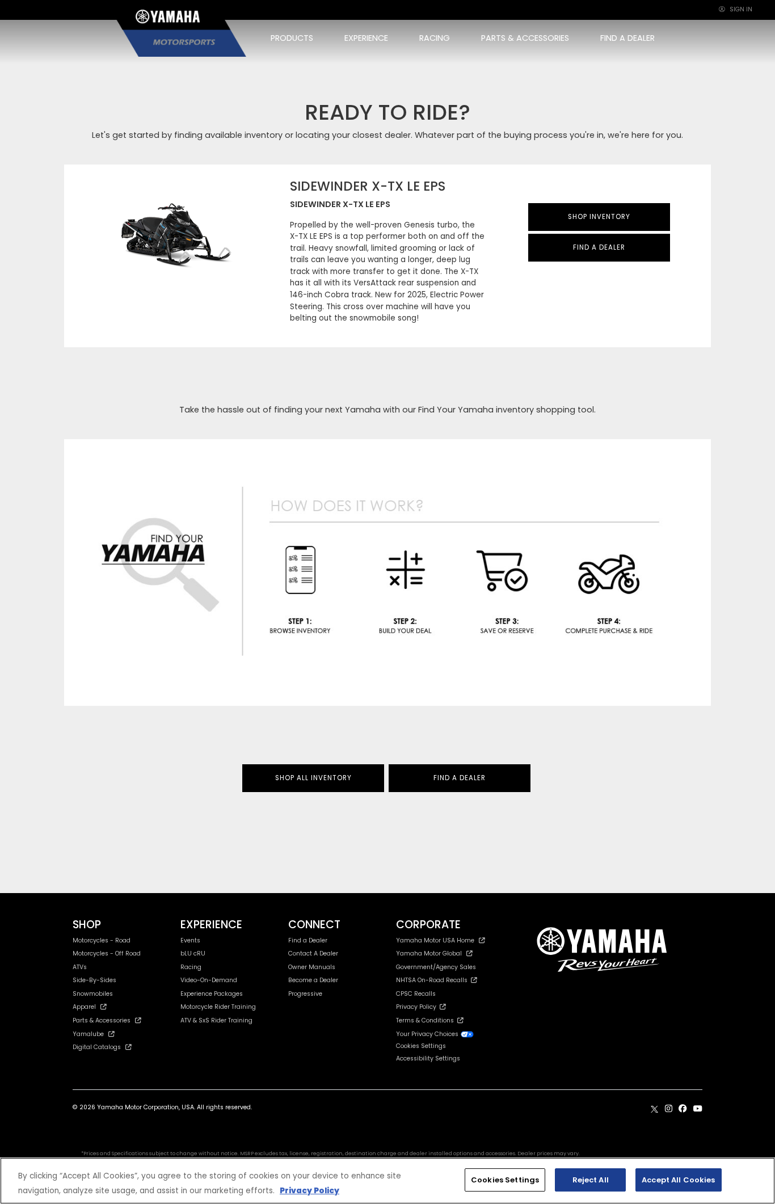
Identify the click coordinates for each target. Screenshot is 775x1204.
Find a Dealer (307, 940)
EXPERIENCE (366, 38)
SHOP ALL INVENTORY (313, 777)
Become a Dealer (313, 980)
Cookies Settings (505, 1179)
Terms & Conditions (426, 1020)
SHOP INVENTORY (599, 216)
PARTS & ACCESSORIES (525, 38)
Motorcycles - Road (101, 940)
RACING (434, 38)
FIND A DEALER (627, 38)
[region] (387, 1180)
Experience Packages (211, 994)
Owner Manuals (311, 967)
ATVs (80, 967)
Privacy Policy (418, 1007)
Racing (190, 967)
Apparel (84, 1007)
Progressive (305, 994)
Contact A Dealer (313, 953)
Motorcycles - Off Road (107, 953)
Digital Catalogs (97, 1047)
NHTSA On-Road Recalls (433, 980)
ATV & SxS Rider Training (216, 1020)
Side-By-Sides (94, 980)
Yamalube (88, 1034)
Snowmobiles (93, 994)
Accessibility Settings (428, 1058)
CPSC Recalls (416, 994)
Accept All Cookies (678, 1179)
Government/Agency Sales (436, 967)
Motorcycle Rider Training (218, 1007)
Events (190, 940)
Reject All (590, 1179)
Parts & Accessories (101, 1020)
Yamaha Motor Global (429, 953)
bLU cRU (192, 953)
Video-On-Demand (208, 980)
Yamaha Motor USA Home (435, 940)
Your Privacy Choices (428, 1034)
